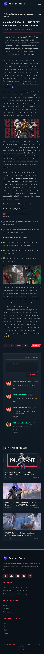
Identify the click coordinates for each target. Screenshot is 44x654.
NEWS (5, 630)
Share (37, 346)
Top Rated (34, 357)
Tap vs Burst (8, 345)
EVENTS (12, 13)
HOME (5, 13)
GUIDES (5, 627)
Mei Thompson (9, 29)
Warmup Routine (21, 345)
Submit (32, 375)
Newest (27, 357)
